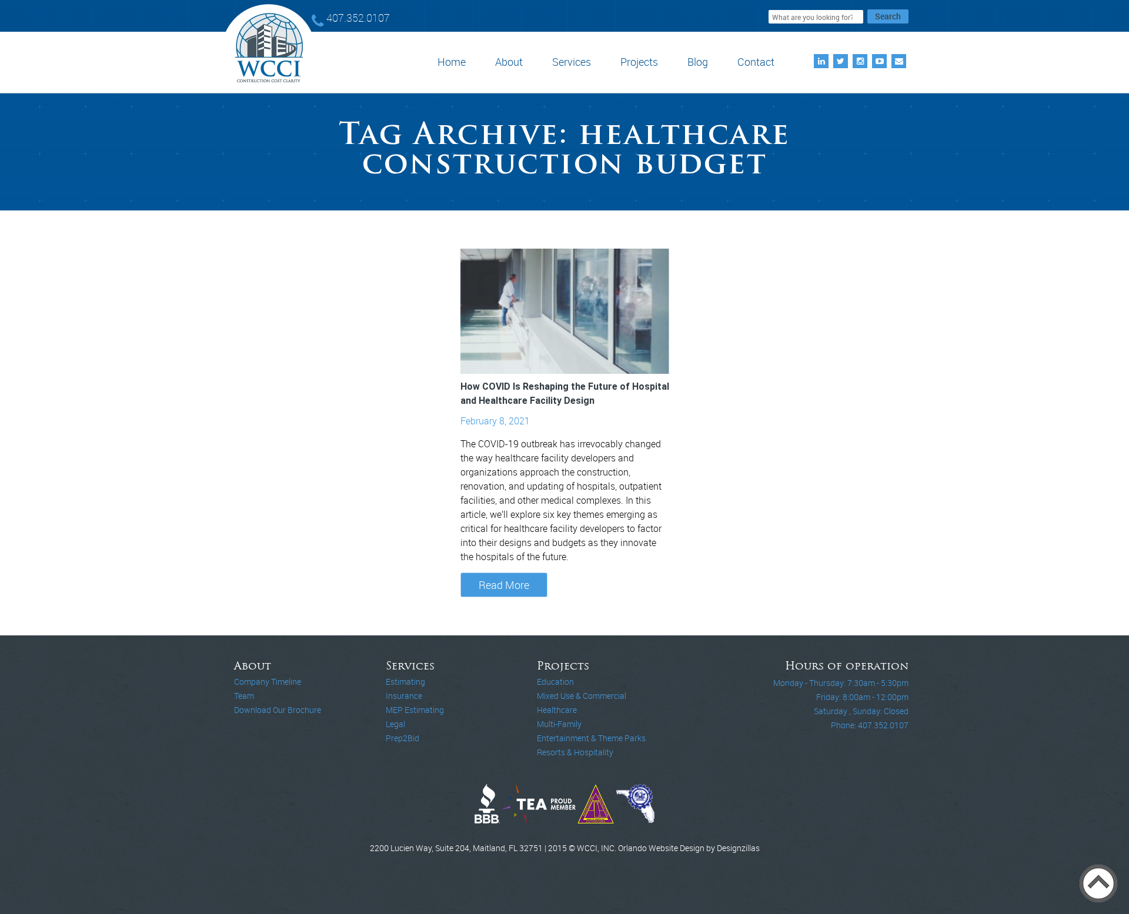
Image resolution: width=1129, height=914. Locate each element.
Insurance (404, 695)
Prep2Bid (402, 738)
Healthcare (557, 709)
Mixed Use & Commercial (581, 695)
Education (555, 681)
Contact (755, 62)
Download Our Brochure (277, 709)
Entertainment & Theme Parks (591, 738)
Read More (504, 585)
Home (451, 62)
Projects (639, 62)
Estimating (405, 681)
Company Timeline (267, 681)
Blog (697, 62)
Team (244, 695)
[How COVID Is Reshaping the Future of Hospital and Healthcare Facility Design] (564, 311)
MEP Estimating (415, 709)
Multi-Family (559, 723)
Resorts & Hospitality (575, 752)
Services (571, 62)
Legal (395, 723)
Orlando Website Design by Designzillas (689, 847)
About (509, 62)
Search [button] (888, 16)
